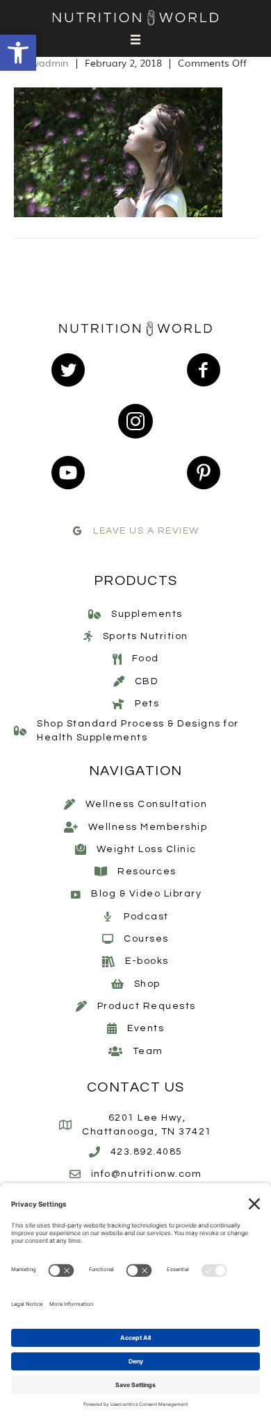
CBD (146, 681)
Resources (146, 871)
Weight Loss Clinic (147, 849)
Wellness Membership (148, 827)
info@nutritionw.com (146, 1174)
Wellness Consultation (146, 804)
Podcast (146, 916)
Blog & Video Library (146, 894)
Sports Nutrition (145, 636)
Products (136, 581)
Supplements (147, 614)
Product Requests (146, 1006)
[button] (18, 53)
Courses (146, 939)
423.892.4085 (146, 1152)
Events (145, 1028)
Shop (147, 984)
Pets (147, 703)
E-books (147, 961)
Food (145, 658)
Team (148, 1051)
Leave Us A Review (146, 531)
